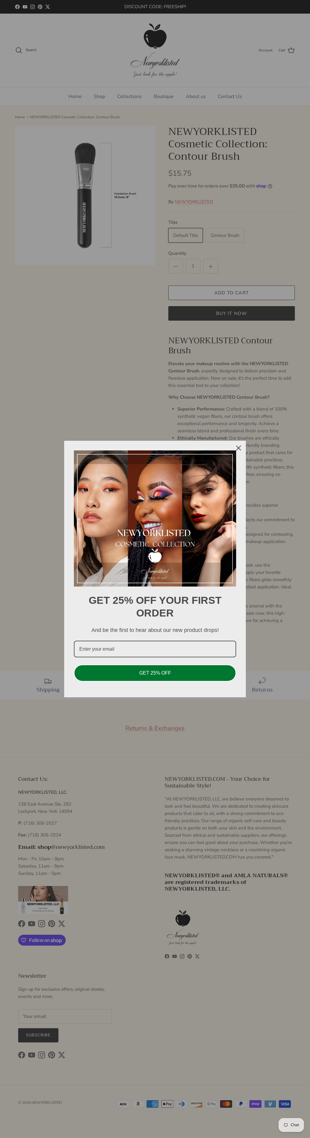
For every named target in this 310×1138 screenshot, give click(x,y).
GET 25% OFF (155, 672)
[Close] (238, 448)
